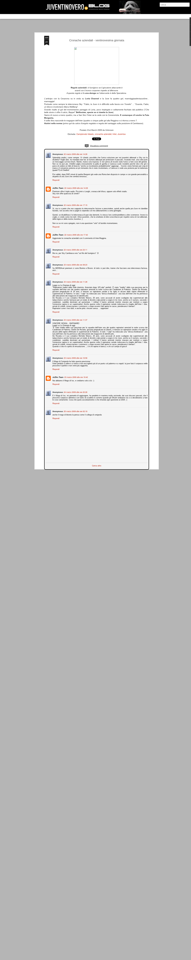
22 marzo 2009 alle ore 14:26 (75, 153)
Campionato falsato (85, 134)
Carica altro (96, 465)
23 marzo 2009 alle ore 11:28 (75, 281)
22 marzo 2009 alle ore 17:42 (76, 234)
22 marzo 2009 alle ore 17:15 (75, 204)
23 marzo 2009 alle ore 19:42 (76, 376)
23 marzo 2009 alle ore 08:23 (75, 264)
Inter (114, 134)
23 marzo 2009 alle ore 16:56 (75, 357)
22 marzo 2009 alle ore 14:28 (76, 187)
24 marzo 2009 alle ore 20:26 (75, 391)
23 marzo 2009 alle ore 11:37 (75, 319)
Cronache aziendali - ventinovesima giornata (96, 40)
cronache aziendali (103, 134)
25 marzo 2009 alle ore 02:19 (75, 411)
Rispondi (55, 179)
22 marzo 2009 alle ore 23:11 (75, 249)
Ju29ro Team (57, 187)
